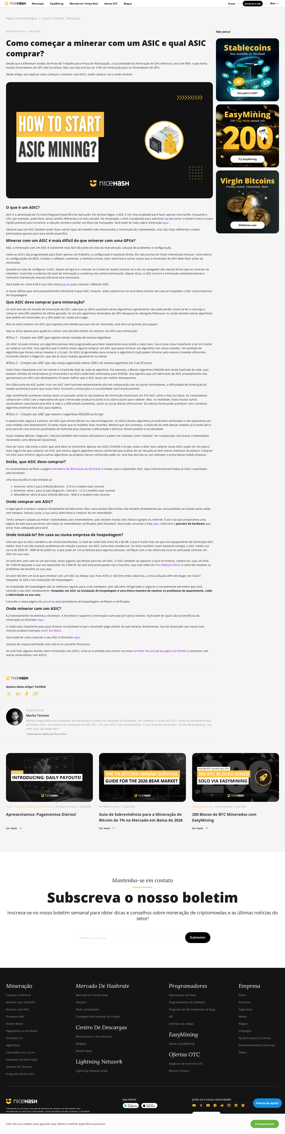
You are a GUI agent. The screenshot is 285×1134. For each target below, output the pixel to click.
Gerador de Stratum (19, 1067)
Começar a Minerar (18, 995)
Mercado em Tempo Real (84, 3)
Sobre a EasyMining (181, 1043)
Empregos (245, 1031)
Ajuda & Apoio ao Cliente (255, 1038)
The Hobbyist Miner (168, 565)
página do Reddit (175, 651)
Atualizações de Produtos (39, 806)
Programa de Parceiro (20, 1074)
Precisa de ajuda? (267, 1103)
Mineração (38, 3)
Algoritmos (13, 1045)
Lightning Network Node (91, 1071)
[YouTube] (194, 1105)
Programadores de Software (187, 1002)
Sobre (242, 995)
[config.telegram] (215, 1105)
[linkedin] (18, 693)
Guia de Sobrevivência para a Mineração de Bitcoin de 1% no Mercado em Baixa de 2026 (141, 817)
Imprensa (207, 806)
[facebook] (27, 693)
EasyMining (56, 3)
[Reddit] (222, 1105)
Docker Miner (14, 1024)
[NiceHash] (15, 3)
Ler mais (11, 828)
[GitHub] (229, 1105)
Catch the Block (51, 630)
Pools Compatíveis (87, 1009)
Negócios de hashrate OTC (186, 1063)
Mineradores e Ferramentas (94, 1036)
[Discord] (208, 1105)
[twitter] (9, 693)
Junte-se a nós (253, 3)
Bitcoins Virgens (179, 1071)
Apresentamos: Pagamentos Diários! (41, 814)
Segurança (245, 1009)
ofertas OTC (111, 3)
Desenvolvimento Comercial (257, 1045)
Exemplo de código (181, 1024)
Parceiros (245, 1002)
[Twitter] (201, 1105)
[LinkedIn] (236, 1105)
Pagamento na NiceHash (22, 1031)
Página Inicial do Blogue (21, 18)
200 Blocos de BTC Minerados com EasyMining (224, 817)
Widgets (81, 1043)
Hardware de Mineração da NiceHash (76, 469)
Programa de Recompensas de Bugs (192, 1009)
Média (243, 1016)
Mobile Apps (84, 1051)
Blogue (128, 3)
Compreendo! (264, 1123)
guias (66, 284)
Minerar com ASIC (17, 1009)
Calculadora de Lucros (20, 1052)
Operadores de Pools (182, 995)
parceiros (49, 601)
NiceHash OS (14, 1038)
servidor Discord (144, 651)
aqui (165, 222)
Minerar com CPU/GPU (20, 1002)
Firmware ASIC (15, 1016)
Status (243, 1052)
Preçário (81, 1002)
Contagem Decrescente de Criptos (98, 1016)
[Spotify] (243, 1105)
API (171, 1016)
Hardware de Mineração (21, 1059)
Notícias (196, 806)
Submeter (198, 937)
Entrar (231, 3)
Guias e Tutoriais (53, 18)
